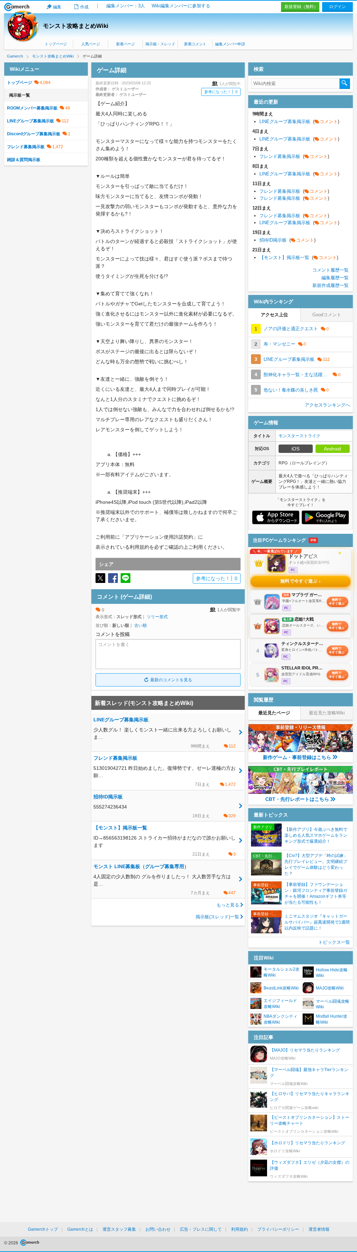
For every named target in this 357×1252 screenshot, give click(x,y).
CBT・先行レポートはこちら (297, 799)
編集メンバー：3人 (125, 5)
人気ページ (90, 44)
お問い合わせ (157, 1229)
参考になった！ (220, 92)
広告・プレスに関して (201, 1229)
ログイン (337, 6)
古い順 (140, 625)
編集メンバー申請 (230, 44)
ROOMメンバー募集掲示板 (32, 108)
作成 (84, 7)
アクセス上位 (274, 314)
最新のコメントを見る (171, 679)
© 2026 (11, 1242)
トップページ (56, 44)
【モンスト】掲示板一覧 (298, 257)
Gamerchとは (80, 1229)
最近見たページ (274, 712)
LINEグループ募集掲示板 (30, 121)
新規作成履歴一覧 (330, 285)
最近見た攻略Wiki (327, 712)
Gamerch (17, 7)
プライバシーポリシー (278, 1229)
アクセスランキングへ (327, 405)
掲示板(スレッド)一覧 (217, 916)
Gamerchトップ (43, 1229)
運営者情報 (319, 1229)
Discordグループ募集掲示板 (33, 133)
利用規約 (239, 1229)
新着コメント (195, 44)
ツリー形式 (157, 616)
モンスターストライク (299, 435)
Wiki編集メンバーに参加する (181, 5)
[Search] (345, 83)
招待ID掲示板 (287, 240)
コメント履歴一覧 (330, 270)
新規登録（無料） (301, 6)
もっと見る (228, 905)
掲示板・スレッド (160, 44)
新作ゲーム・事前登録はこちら (297, 757)
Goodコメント (326, 314)
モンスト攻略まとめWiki (75, 26)
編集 (57, 7)
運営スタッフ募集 (119, 1229)
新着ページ (125, 44)
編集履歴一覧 (335, 277)
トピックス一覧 (334, 942)
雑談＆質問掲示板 (23, 159)
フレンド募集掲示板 (26, 146)
